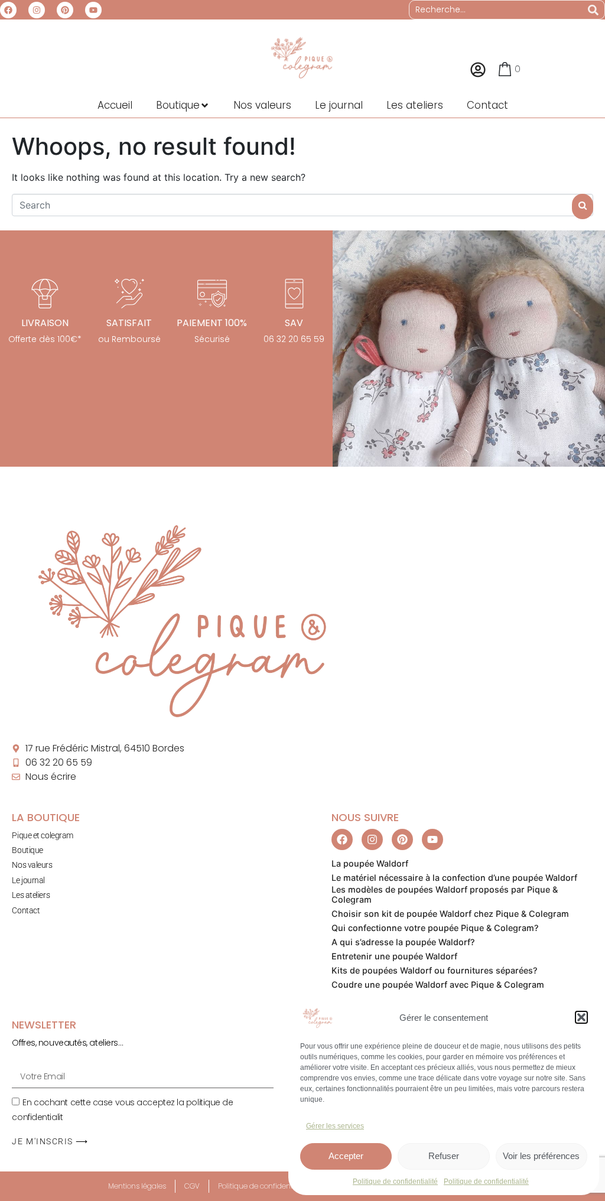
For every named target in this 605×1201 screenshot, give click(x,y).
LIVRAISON (45, 323)
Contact (26, 910)
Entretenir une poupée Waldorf (394, 956)
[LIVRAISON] (45, 293)
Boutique (27, 850)
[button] (581, 1017)
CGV (192, 1186)
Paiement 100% (212, 323)
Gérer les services (335, 1126)
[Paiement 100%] (212, 293)
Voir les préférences (541, 1156)
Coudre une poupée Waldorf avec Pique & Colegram (437, 984)
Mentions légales (137, 1186)
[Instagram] (36, 10)
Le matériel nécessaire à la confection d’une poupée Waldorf (454, 878)
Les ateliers (31, 895)
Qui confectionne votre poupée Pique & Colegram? (435, 928)
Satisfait (129, 323)
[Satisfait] (129, 293)
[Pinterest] (65, 10)
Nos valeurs (32, 865)
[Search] (593, 10)
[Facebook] (8, 10)
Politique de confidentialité (395, 1181)
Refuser (443, 1156)
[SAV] (294, 293)
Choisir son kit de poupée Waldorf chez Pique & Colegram (450, 914)
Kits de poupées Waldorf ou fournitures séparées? (434, 970)
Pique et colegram (42, 835)
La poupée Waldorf (369, 863)
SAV (294, 323)
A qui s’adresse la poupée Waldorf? (403, 942)
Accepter (345, 1156)
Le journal (28, 880)
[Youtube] (93, 10)
